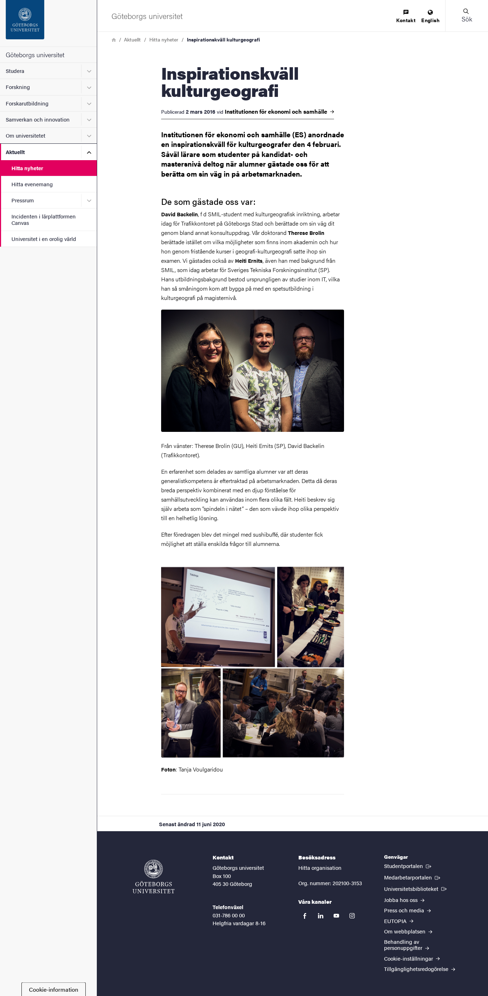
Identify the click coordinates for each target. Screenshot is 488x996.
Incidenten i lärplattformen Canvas (43, 219)
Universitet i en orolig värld (43, 238)
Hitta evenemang (32, 184)
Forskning (18, 86)
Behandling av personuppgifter (404, 944)
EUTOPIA (396, 920)
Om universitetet (25, 135)
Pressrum (22, 200)
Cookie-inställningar (409, 958)
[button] (466, 15)
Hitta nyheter (27, 168)
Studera (15, 70)
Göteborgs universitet (35, 54)
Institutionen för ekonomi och (277, 111)
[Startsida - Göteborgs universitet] (48, 23)
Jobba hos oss (401, 899)
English (430, 20)
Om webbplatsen (405, 931)
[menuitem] (405, 16)
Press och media (404, 910)
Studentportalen (408, 865)
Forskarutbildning (27, 103)
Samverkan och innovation (38, 119)
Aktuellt (15, 152)
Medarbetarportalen (413, 877)
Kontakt (405, 20)
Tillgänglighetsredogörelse (417, 968)
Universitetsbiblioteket (416, 888)
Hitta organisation (320, 867)
